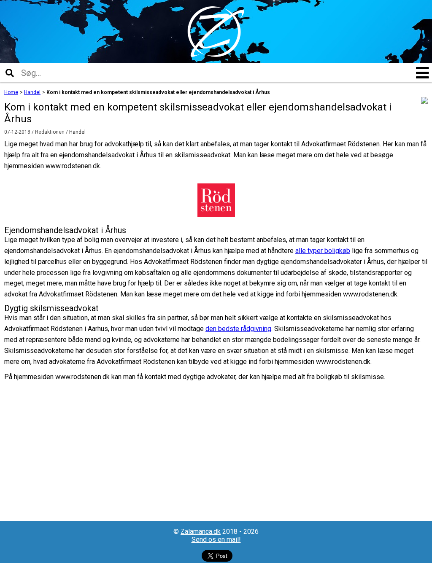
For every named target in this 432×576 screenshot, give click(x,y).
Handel (77, 132)
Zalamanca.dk (201, 532)
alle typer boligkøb (322, 251)
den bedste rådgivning (238, 329)
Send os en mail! (216, 540)
